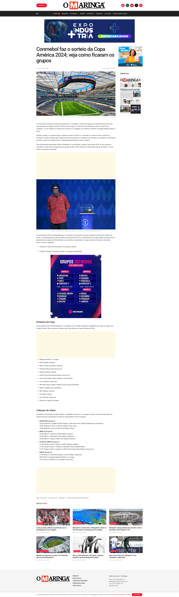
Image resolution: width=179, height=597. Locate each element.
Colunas (108, 13)
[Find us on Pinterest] (141, 5)
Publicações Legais (120, 13)
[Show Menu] (37, 13)
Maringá (65, 13)
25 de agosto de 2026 (80, 560)
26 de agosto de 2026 (43, 560)
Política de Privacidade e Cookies (121, 594)
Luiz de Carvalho (43, 68)
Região (82, 13)
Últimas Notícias (43, 551)
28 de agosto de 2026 (43, 532)
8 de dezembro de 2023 (109, 68)
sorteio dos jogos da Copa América (77, 498)
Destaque (62, 498)
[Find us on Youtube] (132, 5)
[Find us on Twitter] (136, 5)
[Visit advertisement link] (89, 31)
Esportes (90, 13)
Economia (73, 13)
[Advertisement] (75, 165)
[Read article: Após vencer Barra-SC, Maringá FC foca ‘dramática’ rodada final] (126, 544)
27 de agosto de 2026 (116, 532)
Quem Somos (77, 585)
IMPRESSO (41, 5)
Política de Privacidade (80, 580)
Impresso (76, 576)
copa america (53, 498)
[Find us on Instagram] (123, 5)
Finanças (99, 13)
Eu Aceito (137, 594)
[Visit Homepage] (84, 5)
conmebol (44, 498)
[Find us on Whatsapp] (127, 5)
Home (56, 13)
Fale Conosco (77, 578)
